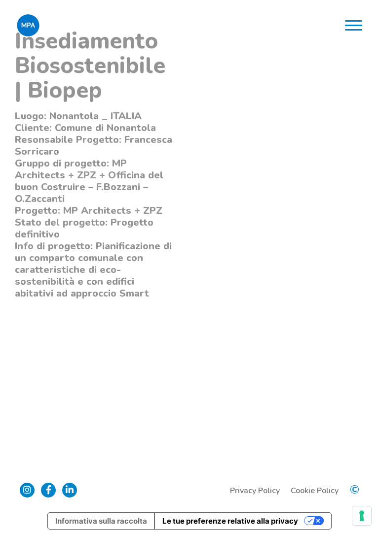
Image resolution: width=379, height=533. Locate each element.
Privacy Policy (255, 490)
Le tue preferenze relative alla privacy (230, 521)
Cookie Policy (315, 490)
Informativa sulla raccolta (101, 521)
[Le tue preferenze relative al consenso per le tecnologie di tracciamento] (361, 515)
